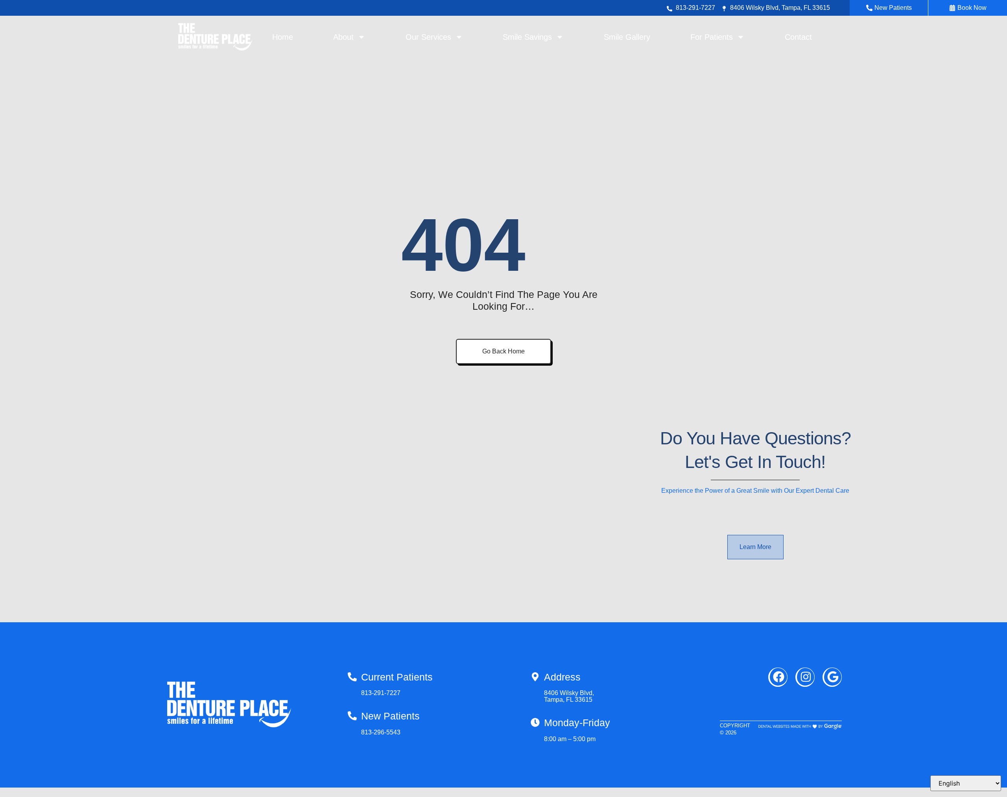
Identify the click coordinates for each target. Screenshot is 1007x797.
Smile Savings (527, 37)
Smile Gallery (627, 37)
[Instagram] (805, 677)
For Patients (711, 37)
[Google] (832, 677)
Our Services (428, 37)
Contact (798, 37)
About (343, 37)
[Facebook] (778, 677)
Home (282, 37)
